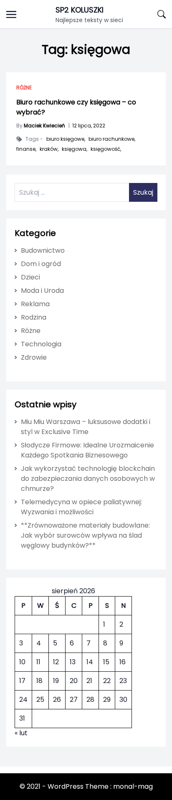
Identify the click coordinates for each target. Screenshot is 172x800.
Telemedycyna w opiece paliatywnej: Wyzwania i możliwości (81, 507)
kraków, (49, 149)
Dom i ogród (41, 264)
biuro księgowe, (65, 139)
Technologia (41, 344)
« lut (21, 733)
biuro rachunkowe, (112, 139)
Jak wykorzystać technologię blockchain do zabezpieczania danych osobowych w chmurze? (88, 478)
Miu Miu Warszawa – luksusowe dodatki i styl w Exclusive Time (85, 427)
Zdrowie (34, 357)
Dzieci (30, 277)
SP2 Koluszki (80, 10)
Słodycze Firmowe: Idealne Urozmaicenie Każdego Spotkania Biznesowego (87, 450)
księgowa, (74, 149)
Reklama (35, 304)
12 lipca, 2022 (88, 125)
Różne (24, 87)
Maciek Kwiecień (44, 125)
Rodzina (33, 317)
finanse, (26, 149)
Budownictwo (43, 250)
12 (56, 662)
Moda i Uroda (42, 290)
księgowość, (106, 149)
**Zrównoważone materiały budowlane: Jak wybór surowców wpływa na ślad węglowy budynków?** (85, 535)
